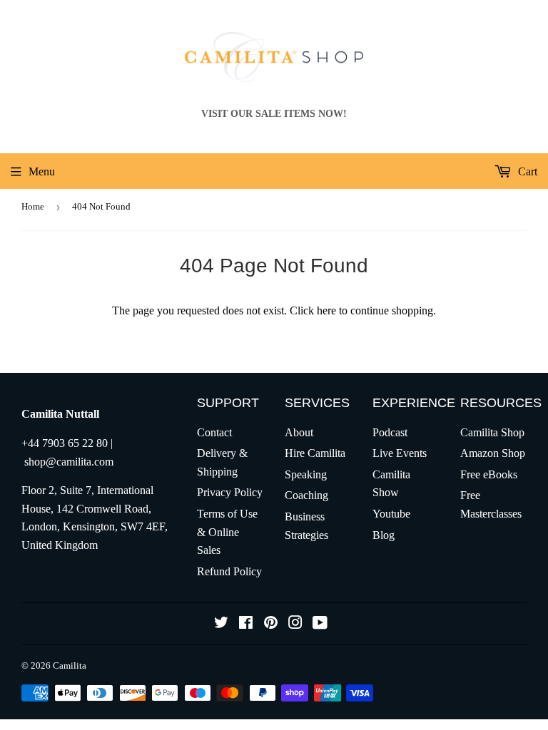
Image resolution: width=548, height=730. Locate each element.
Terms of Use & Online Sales (227, 532)
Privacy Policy (230, 492)
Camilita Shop (492, 432)
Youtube (391, 514)
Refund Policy (229, 571)
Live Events (399, 453)
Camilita (69, 665)
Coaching (306, 495)
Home (32, 206)
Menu (42, 171)
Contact (214, 432)
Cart (526, 171)
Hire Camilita (315, 453)
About (299, 432)
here (326, 310)
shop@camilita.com (68, 462)
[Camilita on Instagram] (295, 624)
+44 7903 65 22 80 (64, 443)
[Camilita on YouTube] (320, 624)
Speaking (306, 474)
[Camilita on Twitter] (221, 624)
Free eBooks (488, 474)
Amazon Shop (492, 453)
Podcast (389, 432)
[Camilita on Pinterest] (270, 624)
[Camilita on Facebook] (245, 624)
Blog (383, 535)
